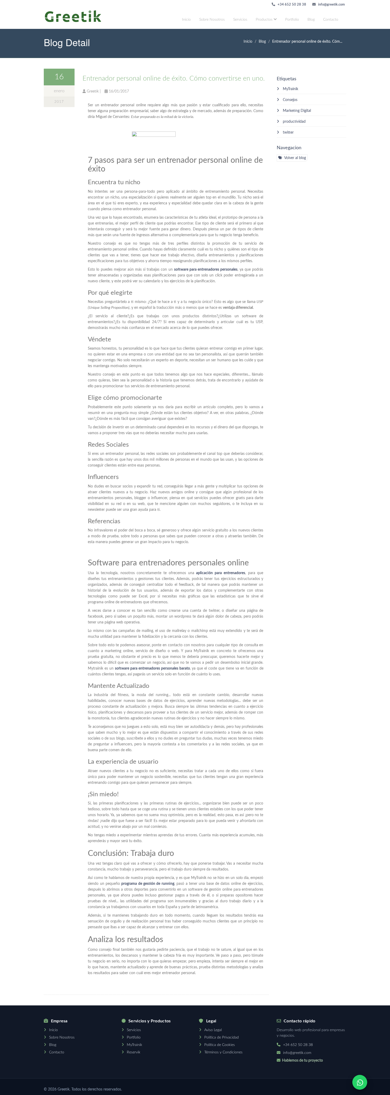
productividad (294, 122)
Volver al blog (294, 158)
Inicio (186, 19)
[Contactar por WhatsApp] (359, 1082)
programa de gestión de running (147, 884)
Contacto (330, 19)
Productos (265, 19)
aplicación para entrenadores (220, 573)
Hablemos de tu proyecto (302, 1060)
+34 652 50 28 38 (291, 4)
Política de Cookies (219, 1045)
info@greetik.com (331, 4)
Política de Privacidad (221, 1037)
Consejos (289, 100)
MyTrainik (290, 89)
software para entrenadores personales (205, 269)
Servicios (240, 19)
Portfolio (292, 19)
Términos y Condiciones (223, 1052)
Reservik (133, 1052)
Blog (311, 19)
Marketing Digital (296, 111)
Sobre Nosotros (212, 19)
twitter (288, 132)
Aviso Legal (213, 1030)
